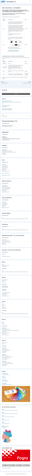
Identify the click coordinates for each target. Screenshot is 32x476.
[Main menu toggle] (30, 2)
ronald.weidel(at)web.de (5, 165)
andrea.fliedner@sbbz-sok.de (6, 329)
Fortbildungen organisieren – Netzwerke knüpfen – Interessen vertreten (11, 102)
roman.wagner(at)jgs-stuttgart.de (6, 362)
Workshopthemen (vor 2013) (6, 175)
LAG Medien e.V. (11, 1)
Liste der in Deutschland (5, 426)
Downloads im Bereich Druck (5, 173)
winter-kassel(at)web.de (5, 355)
